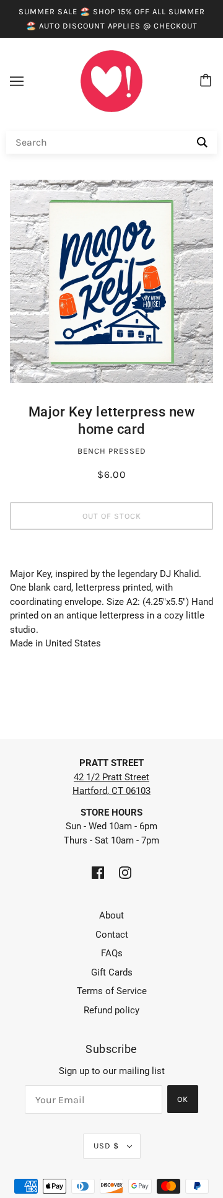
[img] (98, 872)
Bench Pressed (111, 451)
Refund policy (111, 1010)
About (111, 915)
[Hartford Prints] (111, 80)
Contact (111, 934)
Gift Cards (112, 972)
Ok (182, 1099)
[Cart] (207, 81)
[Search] (202, 142)
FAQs (112, 953)
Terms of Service (112, 991)
